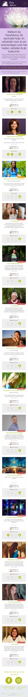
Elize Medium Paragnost (14, 559)
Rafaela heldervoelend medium (14, 348)
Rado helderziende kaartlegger (14, 432)
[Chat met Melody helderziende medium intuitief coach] (16, 197)
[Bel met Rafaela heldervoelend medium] (12, 366)
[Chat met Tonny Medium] (16, 324)
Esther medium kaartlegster (14, 94)
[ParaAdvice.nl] (9, 4)
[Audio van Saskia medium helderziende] (8, 155)
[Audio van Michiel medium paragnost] (8, 493)
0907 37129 (14, 105)
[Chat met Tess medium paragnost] (16, 620)
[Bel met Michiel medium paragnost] (12, 493)
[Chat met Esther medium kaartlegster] (16, 112)
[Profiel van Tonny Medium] (14, 296)
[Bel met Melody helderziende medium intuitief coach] (12, 197)
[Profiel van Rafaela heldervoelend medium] (14, 338)
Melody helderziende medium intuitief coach (16, 179)
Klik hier (24, 63)
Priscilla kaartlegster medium (15, 517)
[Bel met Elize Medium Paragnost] (12, 578)
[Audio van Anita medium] (8, 662)
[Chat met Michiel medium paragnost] (16, 493)
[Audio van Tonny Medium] (8, 324)
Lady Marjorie (14, 221)
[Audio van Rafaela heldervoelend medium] (8, 366)
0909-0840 (14, 104)
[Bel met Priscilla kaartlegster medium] (12, 535)
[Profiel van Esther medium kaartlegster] (14, 84)
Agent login (18, 695)
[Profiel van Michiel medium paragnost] (14, 465)
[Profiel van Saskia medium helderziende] (14, 127)
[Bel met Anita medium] (12, 662)
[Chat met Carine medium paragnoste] (16, 282)
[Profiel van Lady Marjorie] (14, 211)
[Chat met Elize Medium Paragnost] (16, 578)
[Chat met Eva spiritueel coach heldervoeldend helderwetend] (16, 408)
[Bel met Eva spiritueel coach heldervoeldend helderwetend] (12, 408)
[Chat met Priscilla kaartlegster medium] (16, 535)
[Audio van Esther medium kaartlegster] (8, 112)
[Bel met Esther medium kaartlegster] (12, 112)
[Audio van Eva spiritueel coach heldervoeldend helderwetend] (8, 408)
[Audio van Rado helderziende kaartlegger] (8, 451)
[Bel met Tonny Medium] (12, 324)
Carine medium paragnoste (14, 263)
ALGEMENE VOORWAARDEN (9, 687)
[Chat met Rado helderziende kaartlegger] (16, 451)
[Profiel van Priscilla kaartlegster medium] (14, 507)
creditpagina (23, 73)
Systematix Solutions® (21, 693)
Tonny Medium (15, 306)
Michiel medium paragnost (14, 475)
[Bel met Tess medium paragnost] (12, 620)
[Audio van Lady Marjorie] (8, 239)
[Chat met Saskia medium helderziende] (16, 155)
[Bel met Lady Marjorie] (12, 239)
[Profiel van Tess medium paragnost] (14, 592)
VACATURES (19, 688)
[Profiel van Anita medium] (14, 634)
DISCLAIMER (11, 688)
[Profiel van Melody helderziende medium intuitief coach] (14, 169)
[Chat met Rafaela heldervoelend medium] (16, 366)
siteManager (8, 693)
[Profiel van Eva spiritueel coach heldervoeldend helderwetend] (14, 380)
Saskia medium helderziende (14, 136)
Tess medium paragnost (14, 602)
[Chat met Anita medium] (16, 662)
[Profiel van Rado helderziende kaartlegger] (14, 423)
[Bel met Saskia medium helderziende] (12, 155)
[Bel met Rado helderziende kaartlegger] (12, 451)
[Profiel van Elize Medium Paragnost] (14, 550)
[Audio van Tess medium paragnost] (8, 620)
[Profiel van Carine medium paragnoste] (14, 253)
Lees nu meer (14, 101)
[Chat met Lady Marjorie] (16, 239)
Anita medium (14, 644)
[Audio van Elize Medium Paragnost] (8, 578)
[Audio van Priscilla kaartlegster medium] (8, 535)
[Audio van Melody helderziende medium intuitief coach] (8, 197)
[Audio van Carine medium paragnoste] (8, 282)
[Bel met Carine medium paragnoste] (12, 282)
